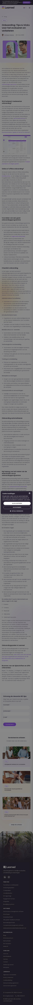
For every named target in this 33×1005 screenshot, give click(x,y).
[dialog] (16, 502)
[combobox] (29, 493)
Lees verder (27, 499)
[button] (16, 511)
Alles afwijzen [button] (17, 507)
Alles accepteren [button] (17, 503)
